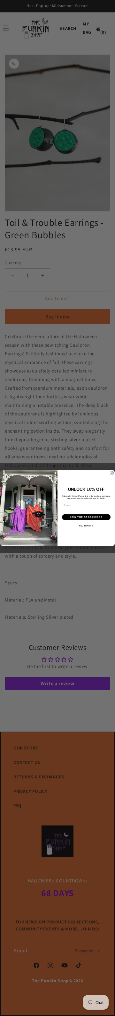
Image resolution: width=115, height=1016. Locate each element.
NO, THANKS (86, 526)
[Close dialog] (111, 473)
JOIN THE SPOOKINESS (86, 517)
